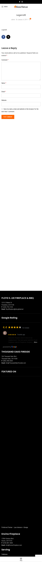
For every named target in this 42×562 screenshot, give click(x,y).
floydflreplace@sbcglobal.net (14, 309)
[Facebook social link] (19, 1)
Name (3, 83)
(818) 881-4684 (8, 543)
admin (13, 20)
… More (35, 342)
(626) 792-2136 (8, 307)
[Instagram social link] (22, 1)
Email (3, 92)
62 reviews (25, 328)
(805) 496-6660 (8, 361)
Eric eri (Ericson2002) (15, 332)
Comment (4, 60)
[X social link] (8, 37)
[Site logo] (21, 6)
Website (3, 100)
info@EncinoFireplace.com (14, 545)
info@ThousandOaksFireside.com (16, 363)
